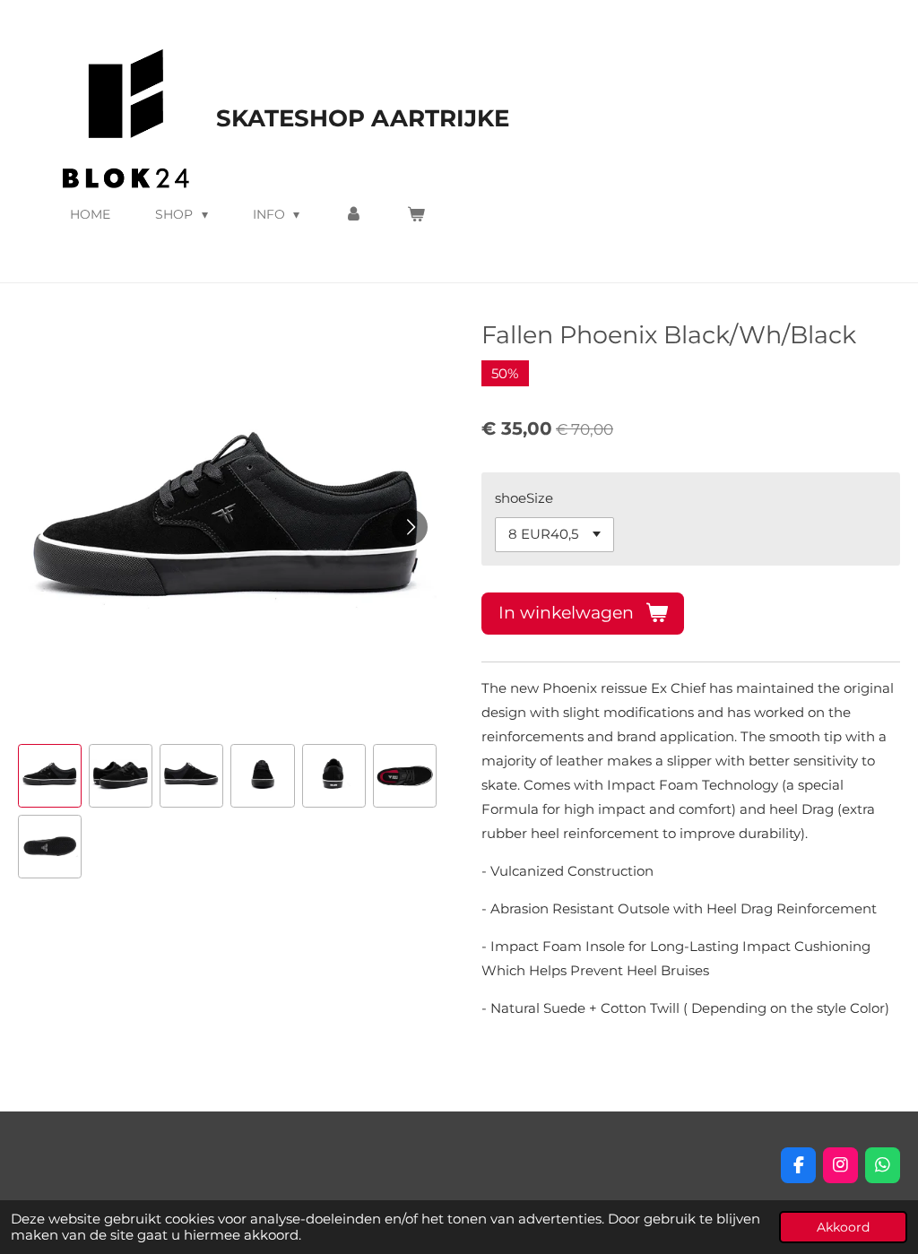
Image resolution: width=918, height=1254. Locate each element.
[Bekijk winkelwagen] (416, 214)
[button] (50, 776)
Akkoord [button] (843, 1227)
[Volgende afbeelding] (410, 527)
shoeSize (524, 497)
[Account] (353, 214)
